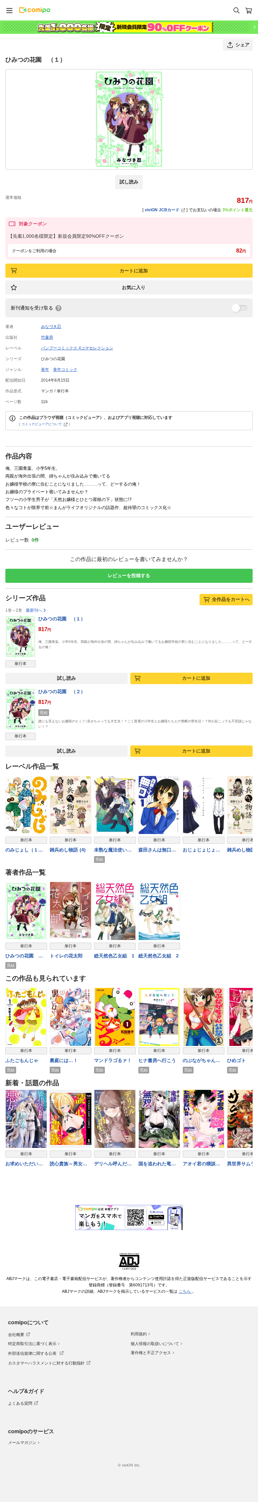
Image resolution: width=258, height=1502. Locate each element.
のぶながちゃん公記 (201, 1061)
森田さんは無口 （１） (157, 850)
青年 (45, 369)
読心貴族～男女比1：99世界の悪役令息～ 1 (70, 1164)
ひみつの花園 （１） (61, 618)
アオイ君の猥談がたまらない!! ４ (201, 1164)
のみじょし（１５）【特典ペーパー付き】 (24, 850)
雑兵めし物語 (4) (68, 849)
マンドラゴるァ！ (113, 1060)
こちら (185, 1291)
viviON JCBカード (162, 210)
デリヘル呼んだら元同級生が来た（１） (113, 1164)
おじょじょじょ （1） (201, 850)
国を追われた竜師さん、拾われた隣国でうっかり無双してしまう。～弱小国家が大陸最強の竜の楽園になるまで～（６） (157, 1164)
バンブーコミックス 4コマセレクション (77, 348)
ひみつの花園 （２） (61, 691)
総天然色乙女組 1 (114, 955)
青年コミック (65, 369)
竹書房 (47, 337)
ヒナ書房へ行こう (157, 1060)
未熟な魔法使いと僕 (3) (113, 850)
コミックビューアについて (42, 424)
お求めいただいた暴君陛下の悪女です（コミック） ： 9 (25, 1164)
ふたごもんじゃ (21, 1060)
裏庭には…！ (64, 1060)
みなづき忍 (51, 326)
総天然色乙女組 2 (158, 955)
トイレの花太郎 (66, 955)
